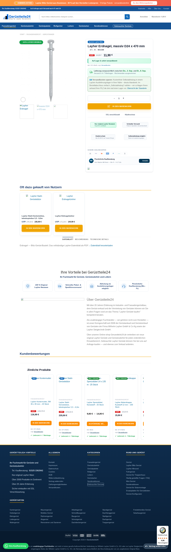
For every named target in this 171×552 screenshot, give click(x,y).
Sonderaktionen (101, 26)
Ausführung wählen (98, 424)
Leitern (71, 26)
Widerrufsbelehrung (56, 478)
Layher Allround (132, 469)
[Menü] (166, 527)
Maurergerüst (46, 510)
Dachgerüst (107, 519)
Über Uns (157, 9)
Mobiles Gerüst (47, 513)
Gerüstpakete (44, 26)
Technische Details (99, 239)
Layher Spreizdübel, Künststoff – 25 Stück (95, 403)
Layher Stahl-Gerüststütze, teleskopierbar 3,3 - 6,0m (33, 217)
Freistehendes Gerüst (142, 510)
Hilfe (149, 9)
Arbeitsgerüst (77, 510)
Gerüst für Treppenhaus (135, 475)
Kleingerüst (14, 516)
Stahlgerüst (106, 516)
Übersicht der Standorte (137, 88)
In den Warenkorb (121, 106)
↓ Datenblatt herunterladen (101, 245)
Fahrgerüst (130, 472)
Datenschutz (53, 469)
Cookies (52, 472)
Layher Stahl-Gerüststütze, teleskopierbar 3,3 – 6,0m (69, 404)
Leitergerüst (14, 519)
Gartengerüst (15, 510)
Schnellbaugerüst (78, 513)
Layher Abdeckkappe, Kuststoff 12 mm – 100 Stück (124, 404)
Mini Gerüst (130, 481)
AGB (50, 475)
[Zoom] (23, 99)
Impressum (53, 465)
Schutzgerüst (77, 519)
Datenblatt (67, 239)
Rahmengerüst (46, 516)
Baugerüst (76, 516)
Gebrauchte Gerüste (123, 26)
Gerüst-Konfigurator (134, 494)
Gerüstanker (48, 34)
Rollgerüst (58, 26)
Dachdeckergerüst (79, 522)
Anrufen (145, 161)
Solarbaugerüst (139, 513)
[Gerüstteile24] (19, 17)
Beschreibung (81, 239)
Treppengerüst (108, 522)
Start (22, 34)
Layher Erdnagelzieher (64, 216)
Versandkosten (105, 65)
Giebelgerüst (15, 513)
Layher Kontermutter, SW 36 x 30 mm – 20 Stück (41, 403)
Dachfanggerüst (108, 513)
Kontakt (166, 9)
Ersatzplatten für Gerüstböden (138, 491)
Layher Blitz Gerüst (133, 465)
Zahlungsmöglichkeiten (58, 484)
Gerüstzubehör (27, 26)
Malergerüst (14, 522)
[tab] (67, 239)
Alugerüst (44, 519)
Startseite (141, 9)
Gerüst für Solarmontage (136, 488)
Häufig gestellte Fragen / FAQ (138, 478)
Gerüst (129, 462)
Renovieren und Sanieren (51, 522)
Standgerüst (107, 510)
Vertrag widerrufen (56, 481)
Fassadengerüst (9, 26)
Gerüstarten (84, 26)
